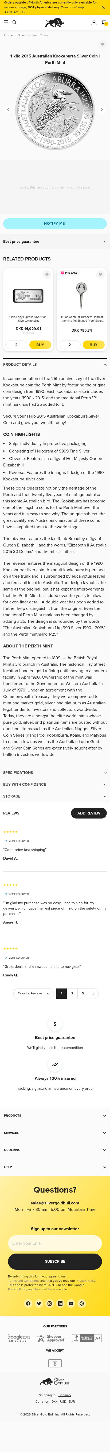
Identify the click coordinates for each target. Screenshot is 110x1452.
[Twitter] (39, 1303)
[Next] (102, 109)
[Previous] (8, 109)
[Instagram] (49, 1303)
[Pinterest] (81, 1303)
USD (63, 1402)
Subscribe (55, 1261)
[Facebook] (28, 1303)
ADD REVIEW (88, 813)
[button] (55, 241)
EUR (72, 1402)
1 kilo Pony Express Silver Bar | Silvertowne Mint (28, 319)
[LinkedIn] (60, 1303)
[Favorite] (102, 44)
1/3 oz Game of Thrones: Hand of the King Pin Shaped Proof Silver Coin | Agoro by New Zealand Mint (81, 319)
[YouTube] (71, 1303)
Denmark (64, 1395)
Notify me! (55, 223)
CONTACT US (15, 12)
